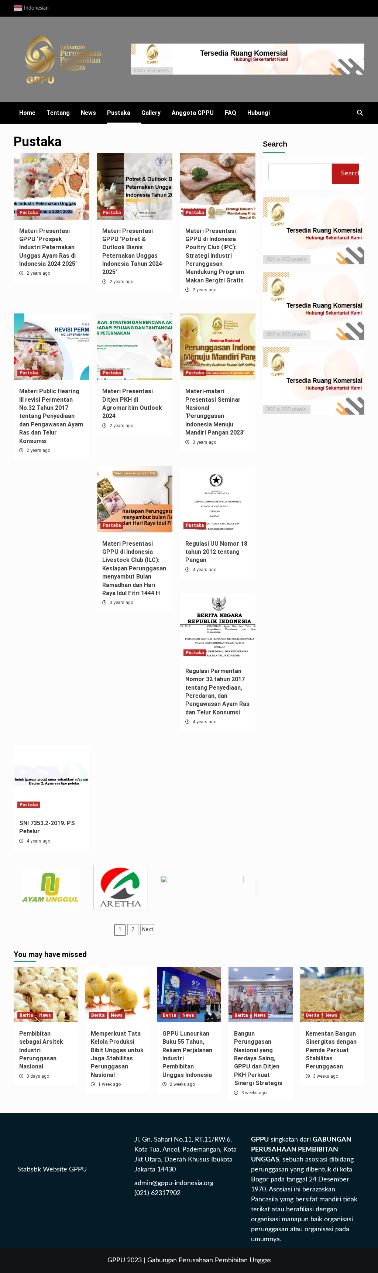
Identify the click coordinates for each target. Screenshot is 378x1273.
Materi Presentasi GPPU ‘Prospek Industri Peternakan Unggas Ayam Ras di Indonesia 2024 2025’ (48, 247)
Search (275, 144)
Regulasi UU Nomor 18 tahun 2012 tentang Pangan (216, 552)
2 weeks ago (182, 1084)
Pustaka (118, 112)
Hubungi (258, 112)
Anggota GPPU (193, 112)
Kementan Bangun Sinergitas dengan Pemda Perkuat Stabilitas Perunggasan (331, 1050)
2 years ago (38, 273)
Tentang (58, 112)
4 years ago (204, 569)
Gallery (151, 112)
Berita (26, 1015)
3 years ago (204, 442)
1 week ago (109, 1084)
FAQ (230, 112)
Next (147, 929)
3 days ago (38, 1076)
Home (27, 112)
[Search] (359, 113)
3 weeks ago (254, 1092)
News (88, 112)
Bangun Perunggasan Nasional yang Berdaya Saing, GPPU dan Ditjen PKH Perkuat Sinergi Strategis (258, 1058)
